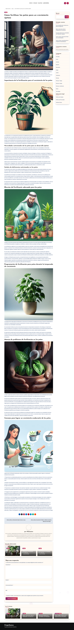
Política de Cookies (59, 97)
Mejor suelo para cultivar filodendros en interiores (61, 30)
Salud (57, 88)
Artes (57, 59)
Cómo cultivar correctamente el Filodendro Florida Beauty (45, 551)
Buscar (58, 13)
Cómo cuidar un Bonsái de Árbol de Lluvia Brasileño (62, 37)
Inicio (31, 3)
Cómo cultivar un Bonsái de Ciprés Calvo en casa (16, 519)
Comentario (8, 564)
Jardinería (46, 3)
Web (6, 590)
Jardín (57, 72)
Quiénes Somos (59, 102)
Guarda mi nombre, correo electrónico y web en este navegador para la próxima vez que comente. (24, 595)
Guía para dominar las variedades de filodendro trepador (62, 33)
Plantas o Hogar (59, 83)
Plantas (40, 3)
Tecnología (58, 91)
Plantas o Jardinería (60, 86)
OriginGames (9, 625)
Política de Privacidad (60, 99)
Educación (58, 67)
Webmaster (30, 531)
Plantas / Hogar (59, 80)
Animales (58, 56)
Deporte (57, 64)
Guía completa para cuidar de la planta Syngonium (62, 26)
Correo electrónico (9, 585)
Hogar (35, 3)
